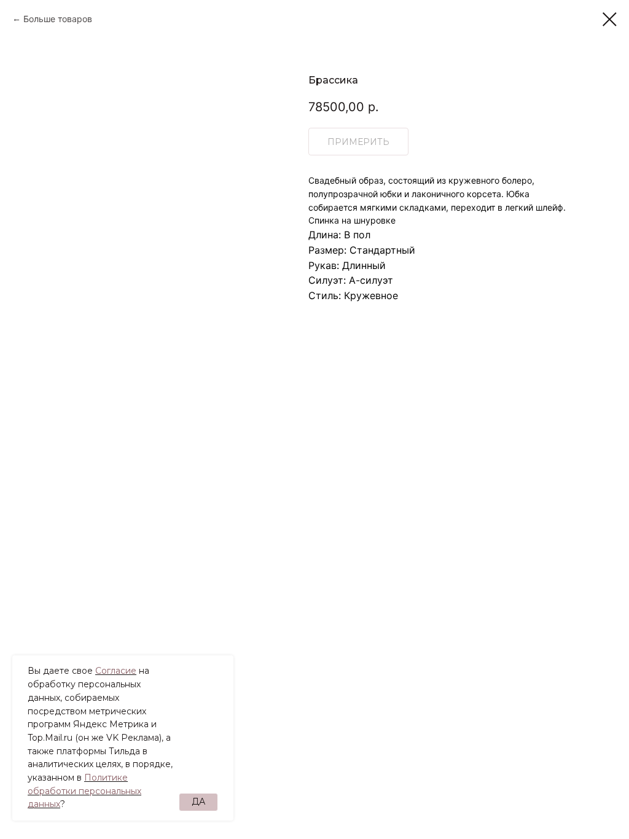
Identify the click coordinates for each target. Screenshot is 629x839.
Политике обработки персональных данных (84, 791)
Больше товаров (57, 19)
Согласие (115, 670)
